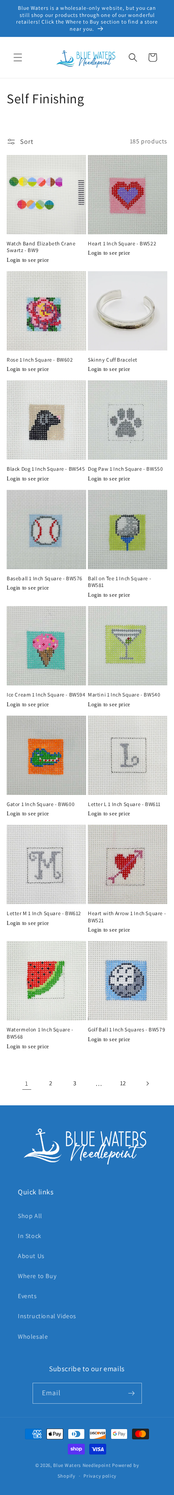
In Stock (29, 1236)
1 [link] (27, 1083)
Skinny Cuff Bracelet (112, 359)
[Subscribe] (131, 1393)
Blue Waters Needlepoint (82, 1465)
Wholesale (33, 1336)
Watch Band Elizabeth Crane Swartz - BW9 (41, 247)
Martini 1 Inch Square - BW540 (124, 694)
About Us (31, 1256)
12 (123, 1083)
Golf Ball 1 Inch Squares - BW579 (126, 1029)
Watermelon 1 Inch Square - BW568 (40, 1033)
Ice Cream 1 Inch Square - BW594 (46, 694)
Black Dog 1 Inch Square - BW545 (46, 468)
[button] (18, 57)
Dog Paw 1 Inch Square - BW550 (125, 468)
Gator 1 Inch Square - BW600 (41, 804)
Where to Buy (37, 1276)
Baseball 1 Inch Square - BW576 (45, 578)
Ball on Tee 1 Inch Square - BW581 (119, 582)
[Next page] (147, 1083)
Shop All (30, 1216)
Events (27, 1296)
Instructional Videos (47, 1316)
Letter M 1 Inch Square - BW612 (44, 913)
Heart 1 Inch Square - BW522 (122, 243)
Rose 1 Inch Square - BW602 (40, 359)
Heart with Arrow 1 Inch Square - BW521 (127, 917)
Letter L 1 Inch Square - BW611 (124, 804)
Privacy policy (99, 1476)
